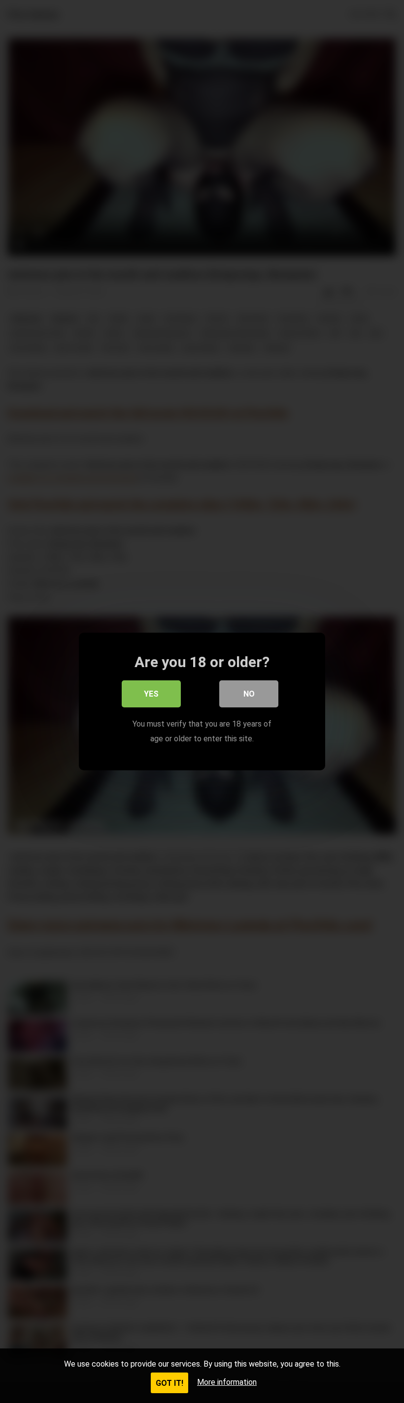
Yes (151, 694)
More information (227, 1382)
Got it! (169, 1383)
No (249, 694)
